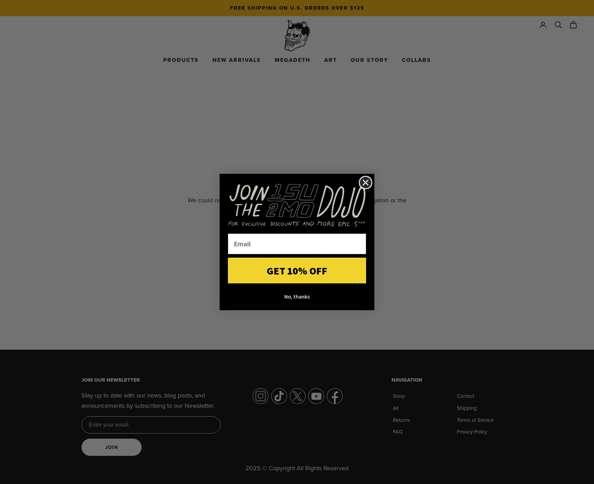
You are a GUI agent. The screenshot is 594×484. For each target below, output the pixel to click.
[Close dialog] (366, 183)
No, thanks (297, 296)
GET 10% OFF (297, 271)
